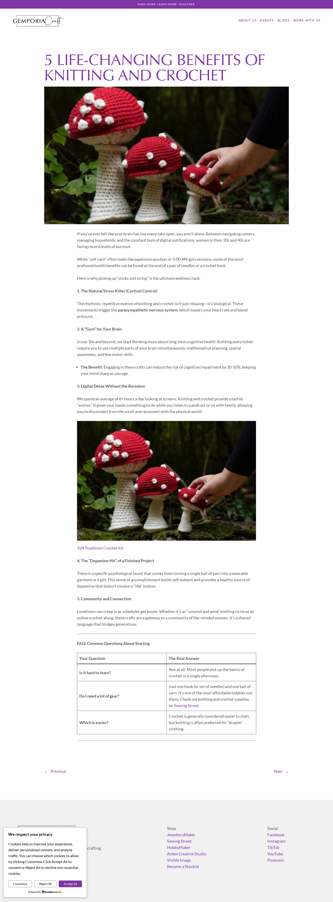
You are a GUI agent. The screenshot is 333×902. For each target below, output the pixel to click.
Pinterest (275, 860)
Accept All (70, 884)
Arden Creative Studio (186, 853)
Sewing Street (186, 705)
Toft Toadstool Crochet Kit (100, 547)
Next (278, 771)
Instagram (276, 841)
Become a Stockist (183, 866)
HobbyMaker (178, 847)
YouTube (275, 853)
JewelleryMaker (181, 834)
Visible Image (179, 860)
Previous (58, 771)
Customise (20, 884)
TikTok (273, 847)
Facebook (275, 834)
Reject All (45, 884)
